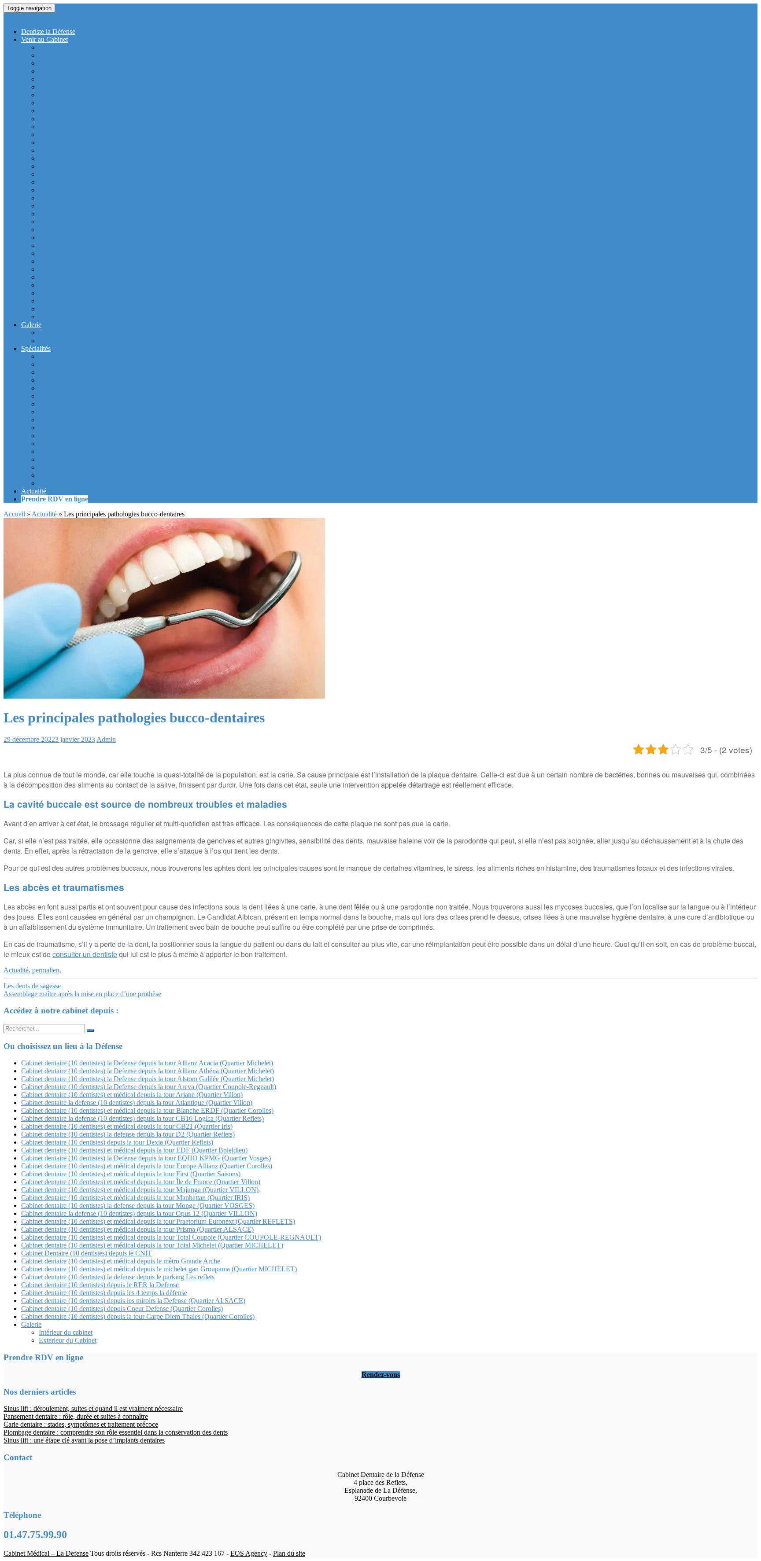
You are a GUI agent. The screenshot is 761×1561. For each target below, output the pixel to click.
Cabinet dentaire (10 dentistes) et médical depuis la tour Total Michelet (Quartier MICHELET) (170, 293)
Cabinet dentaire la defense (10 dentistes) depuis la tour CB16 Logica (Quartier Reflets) (160, 134)
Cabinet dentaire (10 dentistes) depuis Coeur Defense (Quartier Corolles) (139, 150)
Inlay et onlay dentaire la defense (84, 388)
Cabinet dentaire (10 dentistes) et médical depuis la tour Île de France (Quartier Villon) (158, 213)
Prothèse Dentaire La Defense (80, 380)
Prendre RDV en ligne (54, 499)
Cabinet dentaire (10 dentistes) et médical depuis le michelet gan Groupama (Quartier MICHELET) (176, 237)
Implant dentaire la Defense (77, 419)
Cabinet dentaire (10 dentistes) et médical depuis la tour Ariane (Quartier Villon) (149, 103)
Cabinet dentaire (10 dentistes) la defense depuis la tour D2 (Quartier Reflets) (145, 158)
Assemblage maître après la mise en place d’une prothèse (82, 994)
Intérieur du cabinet (65, 332)
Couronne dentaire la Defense (80, 396)
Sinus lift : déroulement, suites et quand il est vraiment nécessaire (93, 1408)
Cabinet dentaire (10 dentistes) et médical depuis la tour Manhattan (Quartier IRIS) (153, 229)
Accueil (14, 514)
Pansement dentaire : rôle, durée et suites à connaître (76, 1416)
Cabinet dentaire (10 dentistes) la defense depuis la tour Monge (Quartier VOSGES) (155, 253)
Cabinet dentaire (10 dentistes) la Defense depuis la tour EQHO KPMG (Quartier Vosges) (163, 182)
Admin (106, 739)
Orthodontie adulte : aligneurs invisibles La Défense (111, 475)
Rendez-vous (381, 1374)
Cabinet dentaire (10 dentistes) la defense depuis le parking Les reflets (135, 316)
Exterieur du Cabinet (67, 340)
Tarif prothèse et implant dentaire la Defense (100, 364)
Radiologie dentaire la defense (80, 435)
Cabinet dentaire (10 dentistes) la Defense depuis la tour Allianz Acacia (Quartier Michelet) (165, 71)
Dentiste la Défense (48, 31)
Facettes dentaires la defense (78, 467)
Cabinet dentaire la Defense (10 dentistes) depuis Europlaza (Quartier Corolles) (148, 198)
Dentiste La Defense (32, 16)
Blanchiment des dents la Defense (86, 372)
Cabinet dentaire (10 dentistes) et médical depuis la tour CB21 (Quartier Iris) (144, 142)
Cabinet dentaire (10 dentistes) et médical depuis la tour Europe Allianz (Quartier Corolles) (164, 190)
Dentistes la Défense (67, 356)
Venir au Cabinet (44, 39)
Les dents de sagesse (32, 986)
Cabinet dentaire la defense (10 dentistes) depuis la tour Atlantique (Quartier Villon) (154, 110)
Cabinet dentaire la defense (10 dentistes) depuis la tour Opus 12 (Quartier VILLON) (157, 261)
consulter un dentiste (84, 954)
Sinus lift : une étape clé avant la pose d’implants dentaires (84, 1440)
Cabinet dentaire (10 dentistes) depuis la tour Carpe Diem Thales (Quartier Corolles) (155, 126)
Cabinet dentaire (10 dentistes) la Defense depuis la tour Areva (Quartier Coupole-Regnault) (166, 95)
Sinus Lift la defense (67, 443)
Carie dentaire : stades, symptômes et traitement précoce (81, 1424)
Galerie (31, 324)
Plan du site (289, 1553)
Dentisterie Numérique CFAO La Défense (97, 483)
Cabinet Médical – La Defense (46, 1553)
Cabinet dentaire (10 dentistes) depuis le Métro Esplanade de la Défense (138, 63)
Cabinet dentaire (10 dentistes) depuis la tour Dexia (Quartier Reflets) (135, 166)
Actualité (33, 491)
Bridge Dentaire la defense (76, 404)
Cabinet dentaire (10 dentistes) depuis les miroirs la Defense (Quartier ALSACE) (151, 245)
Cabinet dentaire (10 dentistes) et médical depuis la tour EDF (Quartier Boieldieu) (152, 174)
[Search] (90, 1030)
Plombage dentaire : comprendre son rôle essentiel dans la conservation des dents (116, 1432)
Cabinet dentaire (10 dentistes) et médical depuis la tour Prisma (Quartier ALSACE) (155, 277)
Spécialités (36, 348)
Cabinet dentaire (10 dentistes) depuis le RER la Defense (117, 55)
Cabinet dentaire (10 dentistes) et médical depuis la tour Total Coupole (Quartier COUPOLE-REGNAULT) (189, 285)
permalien (45, 970)
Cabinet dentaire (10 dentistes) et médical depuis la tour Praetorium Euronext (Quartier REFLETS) (176, 269)
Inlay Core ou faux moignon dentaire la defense (105, 412)
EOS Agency (248, 1553)
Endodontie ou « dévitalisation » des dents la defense (112, 459)
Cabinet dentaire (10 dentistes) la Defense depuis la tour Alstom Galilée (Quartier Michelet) (165, 87)
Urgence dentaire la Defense (78, 451)
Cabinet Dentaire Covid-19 (76, 47)
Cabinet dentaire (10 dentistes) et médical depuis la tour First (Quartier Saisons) (148, 206)
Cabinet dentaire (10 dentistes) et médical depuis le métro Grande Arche (120, 1261)
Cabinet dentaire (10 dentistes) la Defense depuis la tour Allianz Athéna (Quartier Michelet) (165, 79)
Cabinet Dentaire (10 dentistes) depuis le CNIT (104, 301)
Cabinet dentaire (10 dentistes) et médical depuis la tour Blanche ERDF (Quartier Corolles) (165, 118)
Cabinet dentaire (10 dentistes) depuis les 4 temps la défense (122, 309)
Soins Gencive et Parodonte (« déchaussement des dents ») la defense (135, 427)
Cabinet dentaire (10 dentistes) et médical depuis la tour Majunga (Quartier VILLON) (157, 221)
